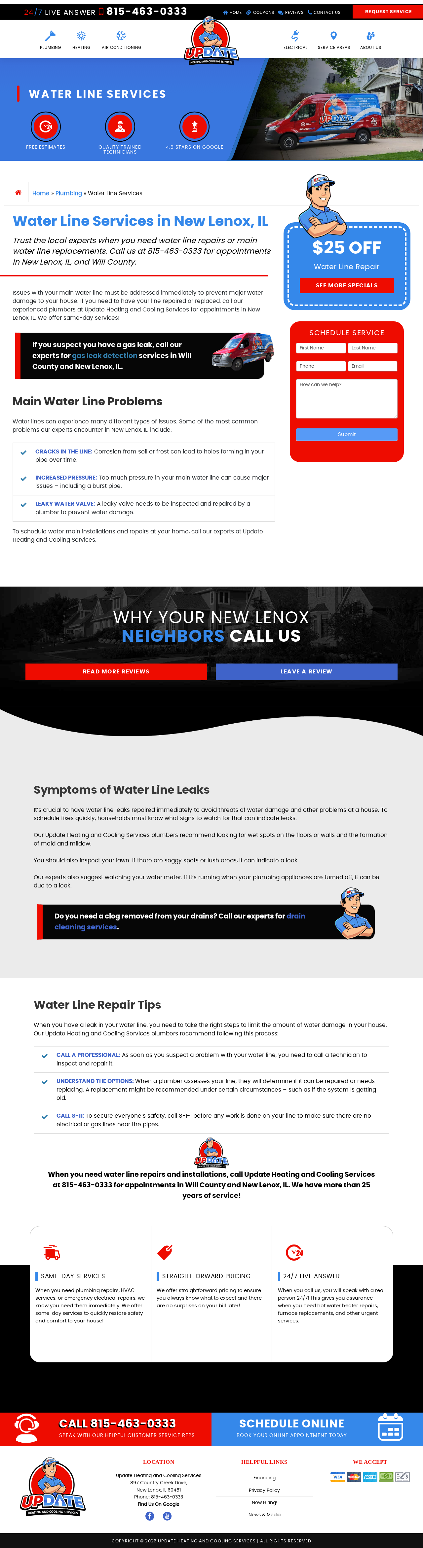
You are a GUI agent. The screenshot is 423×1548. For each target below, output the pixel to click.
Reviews (294, 13)
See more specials (347, 285)
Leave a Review (306, 671)
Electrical (296, 48)
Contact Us (326, 13)
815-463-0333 (145, 12)
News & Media (265, 1514)
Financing (264, 1477)
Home (235, 13)
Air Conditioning (121, 48)
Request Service (388, 12)
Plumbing (50, 48)
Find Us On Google (158, 1504)
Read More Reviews (116, 671)
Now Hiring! (264, 1502)
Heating (81, 48)
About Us (370, 48)
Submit (347, 434)
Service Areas (334, 48)
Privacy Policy (264, 1490)
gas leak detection (104, 355)
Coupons (263, 13)
